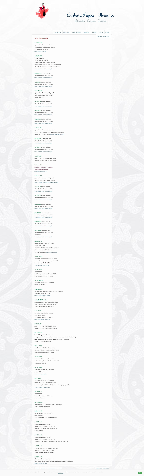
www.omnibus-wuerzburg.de (42, 387)
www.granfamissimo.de (40, 463)
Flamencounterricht (103, 36)
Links (107, 32)
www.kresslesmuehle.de (40, 171)
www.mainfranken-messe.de (42, 319)
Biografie (86, 32)
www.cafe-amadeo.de (40, 374)
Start (37, 468)
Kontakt (94, 32)
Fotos (101, 32)
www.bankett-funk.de (40, 51)
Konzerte (66, 32)
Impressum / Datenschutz (102, 468)
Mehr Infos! (61, 473)
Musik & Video (76, 32)
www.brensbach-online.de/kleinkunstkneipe (46, 182)
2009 (60, 468)
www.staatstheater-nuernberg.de (43, 69)
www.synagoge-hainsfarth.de (42, 295)
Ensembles (57, 32)
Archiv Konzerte (52, 468)
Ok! (140, 472)
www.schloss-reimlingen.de (41, 265)
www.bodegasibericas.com (57, 134)
